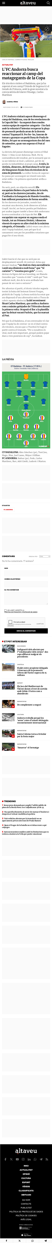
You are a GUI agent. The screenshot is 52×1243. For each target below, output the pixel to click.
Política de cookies (26, 1215)
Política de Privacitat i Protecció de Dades (20, 612)
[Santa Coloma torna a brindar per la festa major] (8, 733)
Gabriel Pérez (12, 102)
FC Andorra (8, 510)
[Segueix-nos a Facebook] (5, 1159)
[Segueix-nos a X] (11, 1159)
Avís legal (26, 1219)
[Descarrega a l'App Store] (26, 1235)
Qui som (26, 1200)
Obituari (26, 1195)
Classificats (26, 1191)
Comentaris (28, 107)
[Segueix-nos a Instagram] (23, 1159)
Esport (20, 683)
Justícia (20, 664)
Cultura (20, 714)
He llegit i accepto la (20, 611)
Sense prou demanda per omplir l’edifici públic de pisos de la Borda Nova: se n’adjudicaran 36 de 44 (24, 806)
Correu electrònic (12, 579)
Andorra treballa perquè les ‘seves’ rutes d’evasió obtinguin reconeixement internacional (32, 720)
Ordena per (33, 556)
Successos (21, 646)
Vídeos (26, 1186)
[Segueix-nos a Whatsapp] (35, 1159)
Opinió (26, 1174)
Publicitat (26, 1208)
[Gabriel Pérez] (4, 102)
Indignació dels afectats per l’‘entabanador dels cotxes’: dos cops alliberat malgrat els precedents (32, 653)
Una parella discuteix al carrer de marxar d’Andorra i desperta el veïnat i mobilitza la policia (25, 813)
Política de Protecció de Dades (26, 1212)
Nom (6, 568)
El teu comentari (11, 590)
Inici (26, 1166)
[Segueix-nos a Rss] (47, 1159)
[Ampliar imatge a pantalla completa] (47, 29)
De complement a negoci (29, 705)
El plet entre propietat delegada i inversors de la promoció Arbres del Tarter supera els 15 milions (32, 671)
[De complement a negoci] (8, 704)
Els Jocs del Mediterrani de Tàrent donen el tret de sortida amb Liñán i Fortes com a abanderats (32, 690)
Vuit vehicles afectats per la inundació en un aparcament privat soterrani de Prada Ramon (22, 819)
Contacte (26, 1204)
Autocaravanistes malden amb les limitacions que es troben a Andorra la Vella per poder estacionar (25, 833)
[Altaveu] (28, 3)
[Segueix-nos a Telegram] (41, 1159)
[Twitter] (19, 1240)
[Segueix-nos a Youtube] (17, 1159)
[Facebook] (6, 1240)
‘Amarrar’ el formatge (28, 747)
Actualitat (7, 65)
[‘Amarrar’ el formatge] (8, 747)
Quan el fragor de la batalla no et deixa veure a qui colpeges (24, 826)
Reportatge (21, 701)
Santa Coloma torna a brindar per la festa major (31, 735)
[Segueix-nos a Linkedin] (29, 1159)
